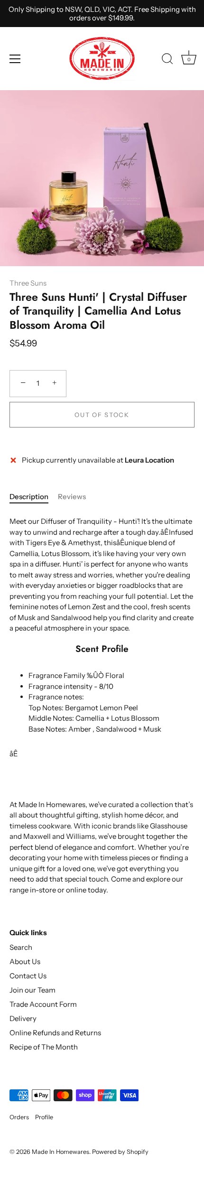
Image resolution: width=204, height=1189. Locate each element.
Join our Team (32, 989)
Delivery (23, 1018)
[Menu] (15, 58)
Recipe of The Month (43, 1046)
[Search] (167, 60)
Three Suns (27, 283)
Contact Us (27, 975)
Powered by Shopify (120, 1151)
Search (20, 947)
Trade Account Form (43, 1004)
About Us (24, 961)
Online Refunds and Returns (55, 1032)
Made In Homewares (60, 1151)
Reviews (72, 496)
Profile (44, 1117)
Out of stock (101, 414)
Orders (19, 1117)
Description (28, 496)
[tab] (33, 497)
